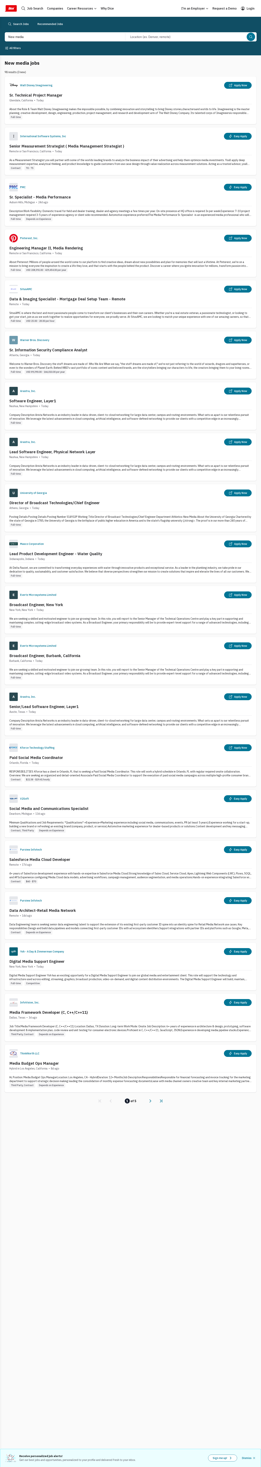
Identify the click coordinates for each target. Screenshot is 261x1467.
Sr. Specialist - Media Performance (40, 197)
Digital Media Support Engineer (37, 961)
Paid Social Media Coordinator (36, 757)
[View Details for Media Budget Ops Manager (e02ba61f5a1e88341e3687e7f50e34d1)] (130, 1068)
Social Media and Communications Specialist (48, 808)
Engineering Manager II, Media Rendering (46, 248)
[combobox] (61, 36)
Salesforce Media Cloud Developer (39, 859)
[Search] (251, 37)
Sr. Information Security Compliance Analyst (48, 349)
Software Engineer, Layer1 (32, 400)
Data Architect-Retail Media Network (42, 910)
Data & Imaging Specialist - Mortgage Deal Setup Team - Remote (67, 299)
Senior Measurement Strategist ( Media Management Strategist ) (66, 146)
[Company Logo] (13, 85)
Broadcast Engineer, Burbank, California (44, 655)
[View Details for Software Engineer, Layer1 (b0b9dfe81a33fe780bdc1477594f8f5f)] (130, 406)
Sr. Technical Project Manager (35, 95)
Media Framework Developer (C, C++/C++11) (48, 1012)
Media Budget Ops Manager (34, 1063)
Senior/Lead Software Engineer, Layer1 (44, 706)
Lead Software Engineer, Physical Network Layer (52, 451)
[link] (100, 1101)
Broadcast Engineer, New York (36, 604)
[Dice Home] (11, 8)
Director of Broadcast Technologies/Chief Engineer (54, 502)
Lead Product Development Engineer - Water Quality (55, 553)
